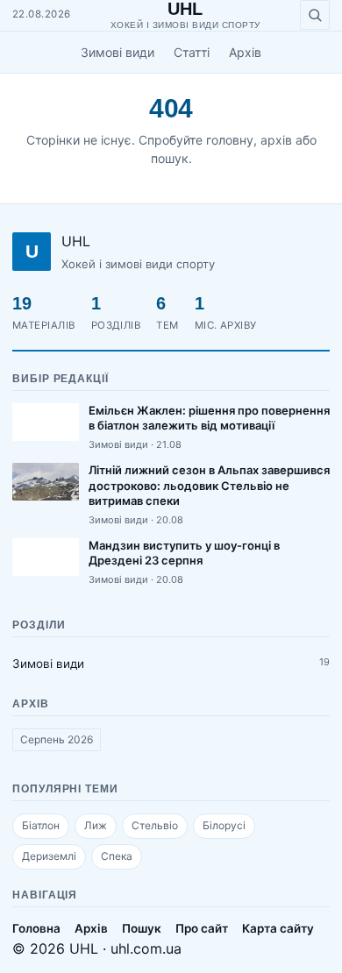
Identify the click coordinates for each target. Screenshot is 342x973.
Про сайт (201, 928)
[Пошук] (315, 15)
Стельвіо (155, 825)
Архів (245, 52)
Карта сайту (278, 928)
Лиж (95, 825)
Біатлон (41, 825)
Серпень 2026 (56, 739)
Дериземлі (49, 856)
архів (276, 139)
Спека (116, 856)
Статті (192, 52)
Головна (36, 928)
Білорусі (224, 825)
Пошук (141, 928)
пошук (170, 158)
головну (229, 139)
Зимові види (117, 52)
